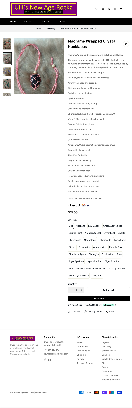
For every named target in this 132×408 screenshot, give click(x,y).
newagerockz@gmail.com (56, 354)
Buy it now (99, 298)
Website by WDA (41, 392)
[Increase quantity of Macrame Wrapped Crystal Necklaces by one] (81, 290)
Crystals (28, 21)
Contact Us (82, 346)
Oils (103, 363)
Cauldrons (107, 371)
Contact (61, 21)
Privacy (80, 359)
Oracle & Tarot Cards (112, 359)
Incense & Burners (111, 379)
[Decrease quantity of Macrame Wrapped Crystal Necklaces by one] (71, 290)
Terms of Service (85, 363)
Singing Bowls (109, 350)
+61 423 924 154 (51, 350)
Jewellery (50, 29)
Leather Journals (110, 375)
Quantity (72, 284)
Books (105, 367)
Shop (44, 21)
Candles (106, 355)
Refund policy (83, 350)
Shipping (81, 355)
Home (13, 21)
